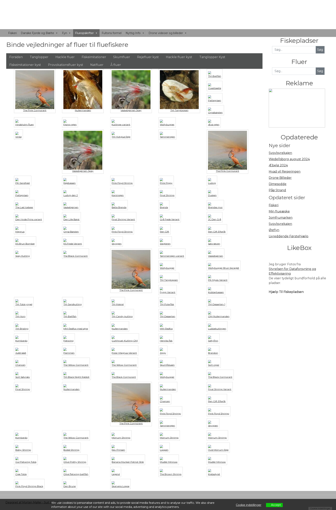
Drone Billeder (280, 178)
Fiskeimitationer (94, 57)
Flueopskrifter (84, 33)
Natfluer (96, 65)
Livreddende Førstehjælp (288, 236)
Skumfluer (121, 57)
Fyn (64, 33)
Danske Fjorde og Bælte (37, 33)
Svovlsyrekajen (280, 153)
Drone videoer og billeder (166, 33)
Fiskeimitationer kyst (25, 65)
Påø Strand (277, 190)
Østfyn (274, 230)
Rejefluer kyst (148, 57)
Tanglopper (39, 57)
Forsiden (16, 57)
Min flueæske (279, 211)
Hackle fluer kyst (179, 57)
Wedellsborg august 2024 (289, 159)
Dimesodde (277, 184)
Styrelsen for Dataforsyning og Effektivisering (292, 271)
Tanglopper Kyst (212, 57)
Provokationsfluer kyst (65, 65)
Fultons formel (112, 33)
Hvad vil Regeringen (284, 171)
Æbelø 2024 (278, 165)
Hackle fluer (65, 57)
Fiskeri (12, 33)
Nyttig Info (133, 33)
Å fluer (115, 65)
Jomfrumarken (280, 217)
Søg (320, 71)
